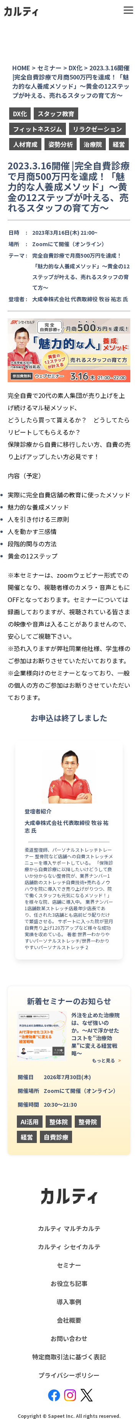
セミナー (69, 1265)
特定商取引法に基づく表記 (69, 1356)
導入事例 (69, 1301)
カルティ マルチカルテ (69, 1228)
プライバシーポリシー (69, 1375)
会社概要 (69, 1320)
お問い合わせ (69, 1338)
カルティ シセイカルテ (69, 1246)
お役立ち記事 (69, 1283)
